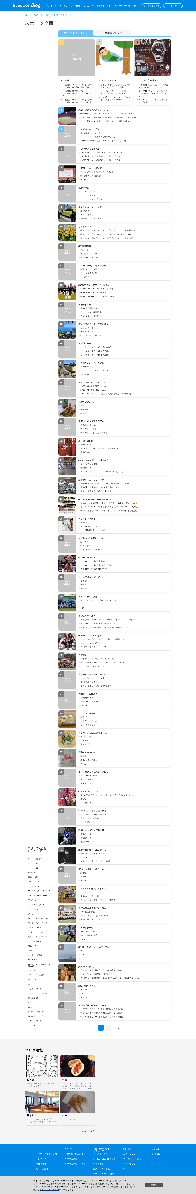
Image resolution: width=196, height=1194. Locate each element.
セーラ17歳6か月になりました (93, 530)
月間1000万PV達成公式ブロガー (102, 1150)
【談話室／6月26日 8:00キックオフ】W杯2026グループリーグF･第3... (77, 93)
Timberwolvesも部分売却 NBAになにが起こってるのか (103, 141)
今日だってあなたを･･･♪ (90, 335)
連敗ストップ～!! (87, 834)
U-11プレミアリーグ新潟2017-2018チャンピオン (101, 600)
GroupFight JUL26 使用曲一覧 (93, 293)
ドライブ (84, 406)
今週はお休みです (87, 698)
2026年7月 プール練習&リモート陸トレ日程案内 (101, 160)
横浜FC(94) (33, 960)
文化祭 (83, 756)
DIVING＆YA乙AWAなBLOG (92, 635)
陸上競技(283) (34, 998)
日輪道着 (84, 705)
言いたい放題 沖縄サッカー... (93, 869)
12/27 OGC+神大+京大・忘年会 (94, 666)
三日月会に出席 (86, 803)
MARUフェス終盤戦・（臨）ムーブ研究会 (98, 900)
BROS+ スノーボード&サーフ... (93, 947)
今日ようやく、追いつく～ (91, 550)
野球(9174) (33, 863)
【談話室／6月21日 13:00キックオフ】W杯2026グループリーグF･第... (78, 101)
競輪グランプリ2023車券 (90, 219)
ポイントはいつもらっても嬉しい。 (95, 371)
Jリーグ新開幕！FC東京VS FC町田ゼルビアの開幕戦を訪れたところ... (109, 121)
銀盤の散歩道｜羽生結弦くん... (93, 850)
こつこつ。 (85, 581)
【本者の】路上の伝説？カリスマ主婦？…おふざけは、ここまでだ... (153, 86)
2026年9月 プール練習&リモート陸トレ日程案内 (101, 152)
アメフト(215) (34, 914)
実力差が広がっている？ (90, 258)
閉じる (154, 1185)
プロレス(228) (34, 971)
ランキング (51, 6)
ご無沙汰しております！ (90, 425)
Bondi (83, 939)
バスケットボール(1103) (38, 918)
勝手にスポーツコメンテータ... (93, 207)
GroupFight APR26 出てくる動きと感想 (97, 296)
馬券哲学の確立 (85, 304)
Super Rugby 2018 (88, 935)
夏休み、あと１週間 (88, 760)
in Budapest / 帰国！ (89, 429)
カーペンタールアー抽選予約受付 (94, 355)
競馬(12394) (33, 877)
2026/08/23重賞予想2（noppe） (94, 386)
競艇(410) (32, 946)
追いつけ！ (85, 542)
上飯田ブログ (84, 343)
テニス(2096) (33, 886)
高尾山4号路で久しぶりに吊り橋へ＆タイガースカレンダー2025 (107, 795)
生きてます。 (86, 211)
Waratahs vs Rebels (89, 931)
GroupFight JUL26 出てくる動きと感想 (97, 289)
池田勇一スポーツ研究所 (90, 168)
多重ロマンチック (86, 966)
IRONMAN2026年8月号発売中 (93, 561)
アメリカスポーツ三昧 (89, 129)
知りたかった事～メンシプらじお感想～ (96, 861)
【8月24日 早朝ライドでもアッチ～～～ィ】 (99, 448)
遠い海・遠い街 (85, 441)
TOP (27, 15)
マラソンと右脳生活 (87, 713)
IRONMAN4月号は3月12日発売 (93, 569)
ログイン (173, 6)
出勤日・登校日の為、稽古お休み (94, 916)
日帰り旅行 (85, 740)
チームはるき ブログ (89, 577)
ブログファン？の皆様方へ (91, 643)
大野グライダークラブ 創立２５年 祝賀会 (98, 659)
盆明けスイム (86, 468)
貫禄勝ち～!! (85, 838)
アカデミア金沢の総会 (89, 273)
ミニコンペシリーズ (88, 892)
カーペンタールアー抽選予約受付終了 (96, 351)
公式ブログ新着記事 (74, 1154)
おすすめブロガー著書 (75, 1164)
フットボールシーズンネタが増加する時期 (97, 137)
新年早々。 (85, 585)
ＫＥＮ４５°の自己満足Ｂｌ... (92, 733)
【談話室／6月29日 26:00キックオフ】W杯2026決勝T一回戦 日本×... (77, 86)
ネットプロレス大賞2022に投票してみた (97, 974)
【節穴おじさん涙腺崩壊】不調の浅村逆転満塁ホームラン (104, 627)
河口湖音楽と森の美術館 (90, 176)
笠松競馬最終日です (88, 682)
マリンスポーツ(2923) (37, 895)
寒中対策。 (85, 589)
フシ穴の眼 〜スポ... (150, 80)
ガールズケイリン (87, 215)
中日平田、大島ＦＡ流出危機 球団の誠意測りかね (101, 1009)
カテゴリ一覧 (37, 15)
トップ (39, 1149)
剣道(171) (32, 1003)
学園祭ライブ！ (86, 332)
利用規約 (127, 1149)
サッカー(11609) (35, 868)
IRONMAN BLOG (87, 557)
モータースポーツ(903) (37, 923)
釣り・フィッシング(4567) (39, 937)
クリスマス (85, 997)
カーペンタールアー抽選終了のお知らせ (96, 347)
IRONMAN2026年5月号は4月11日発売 (96, 565)
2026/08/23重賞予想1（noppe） (94, 390)
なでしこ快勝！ (86, 779)
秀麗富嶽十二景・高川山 (90, 896)
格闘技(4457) (33, 873)
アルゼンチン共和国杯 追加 (91, 312)
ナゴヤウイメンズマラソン (91, 191)
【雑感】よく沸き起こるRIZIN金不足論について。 (101, 487)
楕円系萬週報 (84, 246)
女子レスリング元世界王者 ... (93, 421)
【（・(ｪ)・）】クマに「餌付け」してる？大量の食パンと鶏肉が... (116, 92)
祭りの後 (84, 413)
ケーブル (84, 990)
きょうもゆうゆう (86, 519)
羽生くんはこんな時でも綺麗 (92, 853)
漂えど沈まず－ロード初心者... (93, 324)
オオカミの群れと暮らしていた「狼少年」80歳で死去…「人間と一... (115, 86)
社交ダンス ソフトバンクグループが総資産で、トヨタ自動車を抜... (108, 230)
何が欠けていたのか (88, 254)
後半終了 (84, 877)
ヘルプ (126, 1169)
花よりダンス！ (85, 226)
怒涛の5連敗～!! (87, 842)
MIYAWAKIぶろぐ (87, 986)
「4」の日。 (85, 374)
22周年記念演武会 (88, 912)
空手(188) (32, 980)
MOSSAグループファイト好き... (93, 285)
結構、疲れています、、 (90, 546)
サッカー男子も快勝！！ (90, 776)
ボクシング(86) (34, 989)
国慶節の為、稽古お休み (90, 920)
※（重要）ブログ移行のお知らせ (94, 814)
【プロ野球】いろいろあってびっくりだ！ (97, 624)
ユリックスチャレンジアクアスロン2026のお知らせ (102, 472)
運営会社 (156, 1149)
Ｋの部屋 (65, 80)
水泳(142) (32, 1007)
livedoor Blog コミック (125, 6)
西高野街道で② (86, 367)
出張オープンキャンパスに (91, 702)
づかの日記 (83, 188)
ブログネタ (98, 1164)
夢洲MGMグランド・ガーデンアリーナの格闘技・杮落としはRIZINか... (153, 93)
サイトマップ (129, 1164)
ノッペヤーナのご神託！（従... (93, 382)
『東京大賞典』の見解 (89, 818)
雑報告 (83, 799)
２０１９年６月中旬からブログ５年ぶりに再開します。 (103, 639)
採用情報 (156, 1154)
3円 (82, 994)
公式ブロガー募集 (101, 1169)
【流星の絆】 (86, 452)
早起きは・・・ (86, 250)
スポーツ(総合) (51, 15)
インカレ (84, 764)
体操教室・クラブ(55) (37, 1016)
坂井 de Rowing (86, 752)
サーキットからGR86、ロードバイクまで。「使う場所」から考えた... (109, 511)
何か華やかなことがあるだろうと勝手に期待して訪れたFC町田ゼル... (109, 114)
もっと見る (89, 1131)
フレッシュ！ (86, 783)
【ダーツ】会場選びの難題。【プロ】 (96, 491)
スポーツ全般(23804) (37, 859)
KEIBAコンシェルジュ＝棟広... (93, 811)
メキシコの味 (86, 737)
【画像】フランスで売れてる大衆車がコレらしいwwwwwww (115, 98)
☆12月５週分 (86, 822)
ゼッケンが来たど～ (88, 725)
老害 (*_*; (85, 717)
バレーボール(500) (36, 905)
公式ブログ (89, 6)
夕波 (82, 955)
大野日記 (82, 655)
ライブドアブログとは (46, 1154)
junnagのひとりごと (88, 791)
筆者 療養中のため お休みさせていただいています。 (103, 663)
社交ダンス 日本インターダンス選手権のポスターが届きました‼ (107, 238)
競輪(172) (32, 950)
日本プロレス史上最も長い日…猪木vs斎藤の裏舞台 (101, 970)
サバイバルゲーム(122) (37, 932)
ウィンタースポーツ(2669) (39, 891)
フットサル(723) (35, 928)
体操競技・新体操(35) (37, 1012)
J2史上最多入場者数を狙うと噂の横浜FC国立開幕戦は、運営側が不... (109, 117)
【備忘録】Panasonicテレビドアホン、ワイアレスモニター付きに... (108, 620)
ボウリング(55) (34, 1021)
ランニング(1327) (35, 941)
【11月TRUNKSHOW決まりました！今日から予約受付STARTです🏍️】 (110, 507)
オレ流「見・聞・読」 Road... (93, 1005)
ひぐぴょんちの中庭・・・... (93, 149)
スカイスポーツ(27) (36, 1025)
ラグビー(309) (34, 909)
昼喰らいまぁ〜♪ (86, 402)
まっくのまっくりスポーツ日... (93, 772)
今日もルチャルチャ (87, 616)
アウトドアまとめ (107, 80)
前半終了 (84, 881)
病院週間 (84, 409)
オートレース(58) (35, 955)
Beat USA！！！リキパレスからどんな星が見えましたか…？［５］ (153, 101)
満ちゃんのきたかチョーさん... (93, 674)
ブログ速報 (75, 6)
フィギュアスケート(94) (38, 993)
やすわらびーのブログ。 (90, 927)
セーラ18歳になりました (90, 526)
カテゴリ (63, 6)
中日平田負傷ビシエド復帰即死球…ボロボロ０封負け (102, 1017)
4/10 (82, 608)
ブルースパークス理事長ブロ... (93, 265)
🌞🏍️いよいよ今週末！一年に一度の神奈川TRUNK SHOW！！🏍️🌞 (108, 503)
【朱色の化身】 (86, 445)
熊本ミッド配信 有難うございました (96, 686)
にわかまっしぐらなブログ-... (92, 480)
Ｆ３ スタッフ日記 (87, 596)
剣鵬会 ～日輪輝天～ (89, 694)
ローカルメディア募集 (103, 1174)
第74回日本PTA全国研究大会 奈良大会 (97, 172)
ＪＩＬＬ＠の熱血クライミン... (93, 888)
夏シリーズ (85, 744)
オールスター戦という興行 (91, 133)
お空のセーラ (86, 522)
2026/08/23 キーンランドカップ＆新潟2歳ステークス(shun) (105, 394)
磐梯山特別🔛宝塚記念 (89, 308)
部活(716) (32, 900)
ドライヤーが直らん (88, 721)
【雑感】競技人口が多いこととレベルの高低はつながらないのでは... (108, 483)
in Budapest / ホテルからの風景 (93, 433)
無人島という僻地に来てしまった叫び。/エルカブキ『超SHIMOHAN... (109, 978)
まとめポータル (104, 6)
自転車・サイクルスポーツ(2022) (39, 965)
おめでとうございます (89, 328)
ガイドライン (129, 1154)
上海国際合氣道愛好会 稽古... (93, 908)
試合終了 (84, 873)
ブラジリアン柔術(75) (37, 975)
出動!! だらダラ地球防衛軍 (91, 830)
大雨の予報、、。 (87, 277)
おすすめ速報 (42, 1169)
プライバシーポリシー (133, 1159)
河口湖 (83, 180)
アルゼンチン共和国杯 (89, 316)
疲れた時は (85, 857)
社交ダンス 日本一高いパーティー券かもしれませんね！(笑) (105, 234)
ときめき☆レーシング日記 (91, 363)
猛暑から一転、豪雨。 (89, 269)
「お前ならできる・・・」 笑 (93, 647)
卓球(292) (32, 984)
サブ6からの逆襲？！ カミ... (92, 538)
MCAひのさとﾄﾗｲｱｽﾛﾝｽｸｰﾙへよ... (94, 460)
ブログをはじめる (152, 6)
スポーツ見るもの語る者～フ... (93, 110)
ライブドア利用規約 (49, 1189)
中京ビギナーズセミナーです (92, 678)
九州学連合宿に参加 (88, 464)
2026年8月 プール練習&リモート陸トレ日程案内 (101, 156)
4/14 (82, 604)
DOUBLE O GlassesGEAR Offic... (95, 499)
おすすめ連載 (71, 1159)
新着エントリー (113, 33)
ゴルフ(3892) (33, 882)
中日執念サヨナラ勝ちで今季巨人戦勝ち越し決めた (101, 1013)
